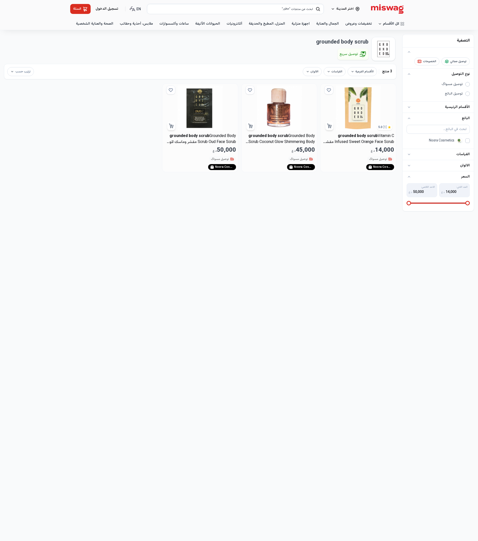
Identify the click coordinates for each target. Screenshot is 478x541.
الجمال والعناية (327, 24)
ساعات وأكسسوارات (174, 24)
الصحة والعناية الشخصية (94, 24)
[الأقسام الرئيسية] (409, 107)
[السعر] (409, 176)
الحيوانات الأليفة (207, 24)
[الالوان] (409, 165)
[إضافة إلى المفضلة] (328, 90)
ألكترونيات (234, 24)
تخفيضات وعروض (358, 24)
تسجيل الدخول (107, 9)
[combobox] (235, 9)
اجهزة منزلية (301, 24)
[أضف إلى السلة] (329, 126)
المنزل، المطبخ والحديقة (267, 24)
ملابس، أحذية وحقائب (136, 24)
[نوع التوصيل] (409, 74)
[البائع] (409, 118)
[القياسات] (409, 154)
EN (138, 9)
